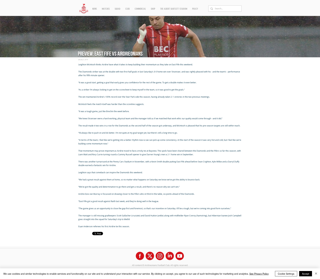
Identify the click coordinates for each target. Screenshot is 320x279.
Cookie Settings (286, 273)
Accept (305, 273)
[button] (94, 9)
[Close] (316, 273)
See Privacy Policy (259, 273)
